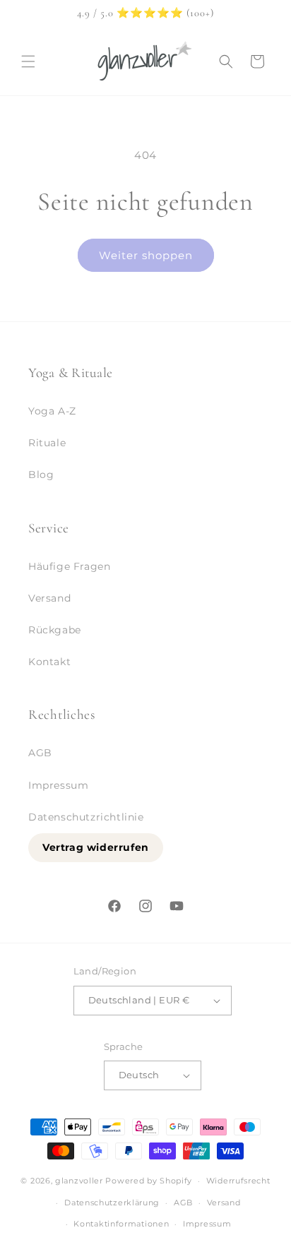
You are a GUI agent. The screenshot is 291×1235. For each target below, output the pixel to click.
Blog (41, 474)
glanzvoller (79, 1181)
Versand (49, 598)
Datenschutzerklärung (112, 1202)
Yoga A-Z (52, 411)
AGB (40, 752)
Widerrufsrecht (238, 1181)
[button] (28, 61)
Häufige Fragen (69, 566)
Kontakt (49, 661)
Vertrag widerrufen (95, 847)
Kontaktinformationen (121, 1224)
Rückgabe (54, 630)
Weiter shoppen (146, 255)
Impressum (58, 785)
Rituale (47, 442)
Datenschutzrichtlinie (86, 817)
